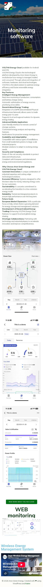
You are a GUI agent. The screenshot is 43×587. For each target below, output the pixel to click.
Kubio (27, 583)
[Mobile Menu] (37, 6)
